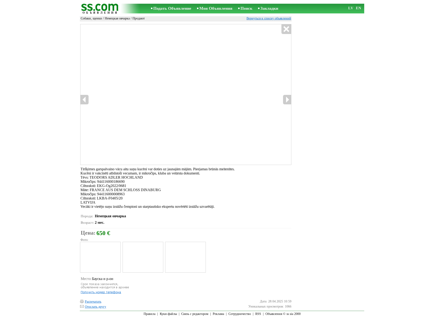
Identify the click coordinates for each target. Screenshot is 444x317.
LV (350, 8)
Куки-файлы (168, 314)
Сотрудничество (239, 314)
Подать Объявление (172, 8)
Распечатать (93, 301)
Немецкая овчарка (117, 18)
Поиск (246, 8)
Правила (149, 314)
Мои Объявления (215, 8)
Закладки (269, 8)
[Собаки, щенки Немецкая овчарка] (100, 257)
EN (358, 8)
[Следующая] (199, 94)
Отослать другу (95, 306)
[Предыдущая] (130, 94)
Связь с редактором (194, 314)
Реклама (218, 314)
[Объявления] (100, 9)
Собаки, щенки (91, 18)
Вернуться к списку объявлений (269, 18)
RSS (258, 314)
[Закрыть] (286, 29)
